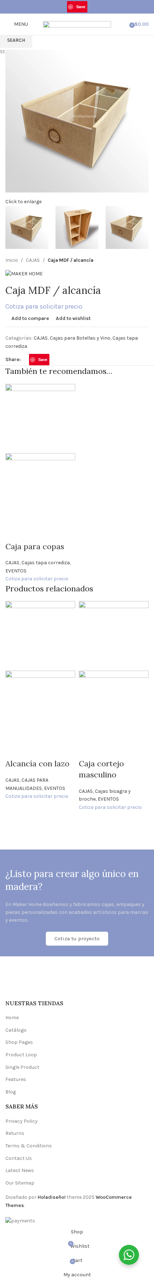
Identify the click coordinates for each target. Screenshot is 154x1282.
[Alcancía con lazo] (40, 635)
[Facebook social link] (63, 6)
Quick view (15, 532)
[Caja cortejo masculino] (114, 635)
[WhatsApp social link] (91, 6)
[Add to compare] (34, 532)
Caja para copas (34, 546)
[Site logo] (77, 24)
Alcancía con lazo (37, 763)
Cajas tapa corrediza (45, 563)
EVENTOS (16, 571)
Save (80, 6)
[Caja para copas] (40, 418)
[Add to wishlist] (53, 532)
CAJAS (12, 563)
